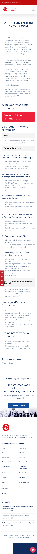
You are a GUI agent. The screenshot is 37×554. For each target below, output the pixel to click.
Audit (3, 452)
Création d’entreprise (25, 473)
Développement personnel (6, 488)
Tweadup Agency (23, 537)
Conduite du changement (23, 467)
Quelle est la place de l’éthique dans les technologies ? (18, 523)
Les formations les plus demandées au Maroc (15, 516)
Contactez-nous (18, 406)
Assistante (22, 448)
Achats (4, 448)
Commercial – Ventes (8, 462)
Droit (3, 482)
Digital (4, 477)
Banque (21, 452)
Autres (4, 493)
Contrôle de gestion (8, 473)
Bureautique (5, 457)
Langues (21, 487)
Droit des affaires (24, 482)
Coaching (22, 457)
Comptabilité (6, 466)
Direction (22, 477)
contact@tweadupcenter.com (23, 437)
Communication (24, 462)
